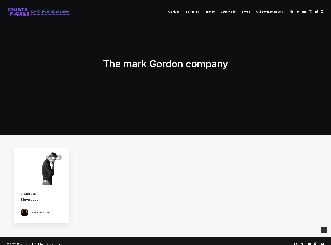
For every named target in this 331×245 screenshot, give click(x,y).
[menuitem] (173, 11)
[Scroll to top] (324, 230)
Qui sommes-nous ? (269, 11)
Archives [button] (174, 11)
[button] (292, 11)
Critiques (54, 157)
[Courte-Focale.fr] (40, 11)
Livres (246, 11)
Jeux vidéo (228, 11)
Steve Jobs (30, 199)
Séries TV (192, 11)
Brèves (210, 11)
